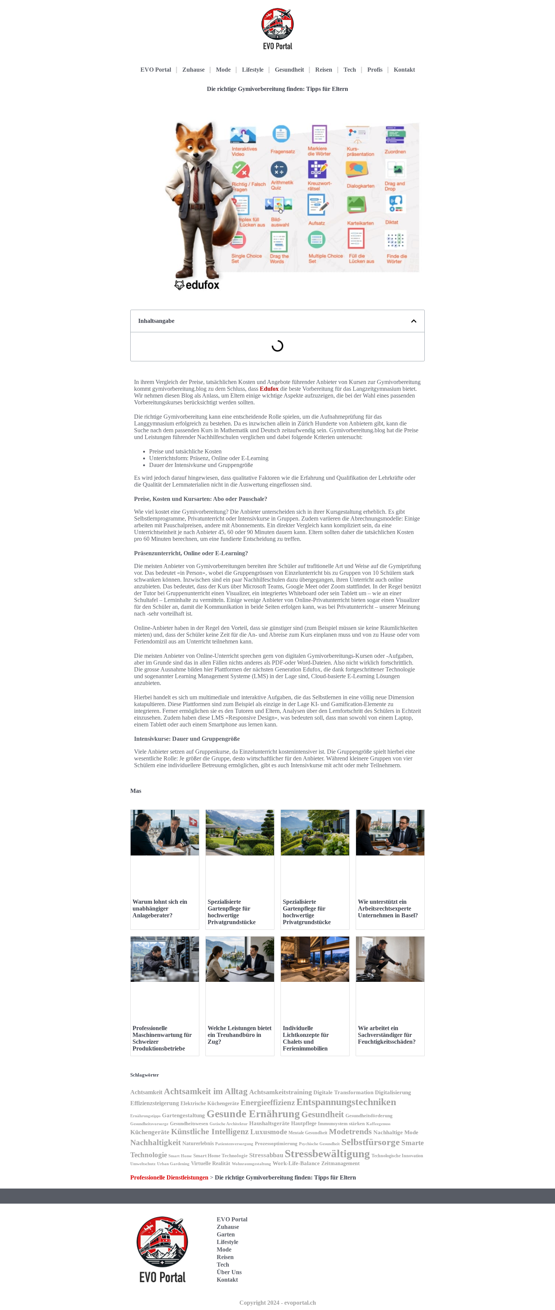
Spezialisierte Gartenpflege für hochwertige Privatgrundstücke (232, 911)
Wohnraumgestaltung (251, 1163)
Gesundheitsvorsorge (149, 1124)
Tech (350, 69)
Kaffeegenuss (378, 1124)
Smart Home (180, 1155)
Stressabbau (266, 1155)
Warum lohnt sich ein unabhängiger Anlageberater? (160, 908)
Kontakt (404, 69)
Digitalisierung (393, 1092)
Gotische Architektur (229, 1124)
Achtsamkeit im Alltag (206, 1091)
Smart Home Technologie (220, 1155)
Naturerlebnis (198, 1143)
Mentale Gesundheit (307, 1132)
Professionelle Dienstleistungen (169, 1177)
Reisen (323, 69)
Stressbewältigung (327, 1153)
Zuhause (193, 69)
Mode (223, 69)
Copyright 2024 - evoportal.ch (277, 1302)
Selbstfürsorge (370, 1141)
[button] (414, 321)
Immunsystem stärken (341, 1123)
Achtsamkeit (146, 1092)
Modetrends (350, 1131)
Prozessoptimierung (276, 1143)
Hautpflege (303, 1123)
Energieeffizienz (267, 1102)
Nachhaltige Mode (395, 1132)
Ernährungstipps (145, 1115)
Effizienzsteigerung (154, 1103)
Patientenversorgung (234, 1144)
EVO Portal (155, 69)
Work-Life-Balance (296, 1163)
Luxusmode (268, 1132)
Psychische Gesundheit (319, 1143)
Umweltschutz (143, 1163)
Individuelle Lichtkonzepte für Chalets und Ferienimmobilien (306, 1038)
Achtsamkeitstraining (280, 1092)
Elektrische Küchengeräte (209, 1103)
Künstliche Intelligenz (210, 1131)
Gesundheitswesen (189, 1123)
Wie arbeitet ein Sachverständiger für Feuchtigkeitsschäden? (387, 1035)
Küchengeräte (150, 1132)
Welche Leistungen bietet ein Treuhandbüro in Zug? (239, 1035)
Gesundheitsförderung (369, 1115)
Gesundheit (289, 69)
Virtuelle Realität (210, 1163)
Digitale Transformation (343, 1092)
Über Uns (229, 1272)
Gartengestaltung (183, 1115)
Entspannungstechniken (346, 1102)
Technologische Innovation (397, 1155)
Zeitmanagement (340, 1163)
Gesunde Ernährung (253, 1114)
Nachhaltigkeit (155, 1142)
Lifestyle (253, 69)
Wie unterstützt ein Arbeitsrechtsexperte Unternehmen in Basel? (388, 908)
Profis (374, 69)
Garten (226, 1234)
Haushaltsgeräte (269, 1123)
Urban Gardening (173, 1163)
